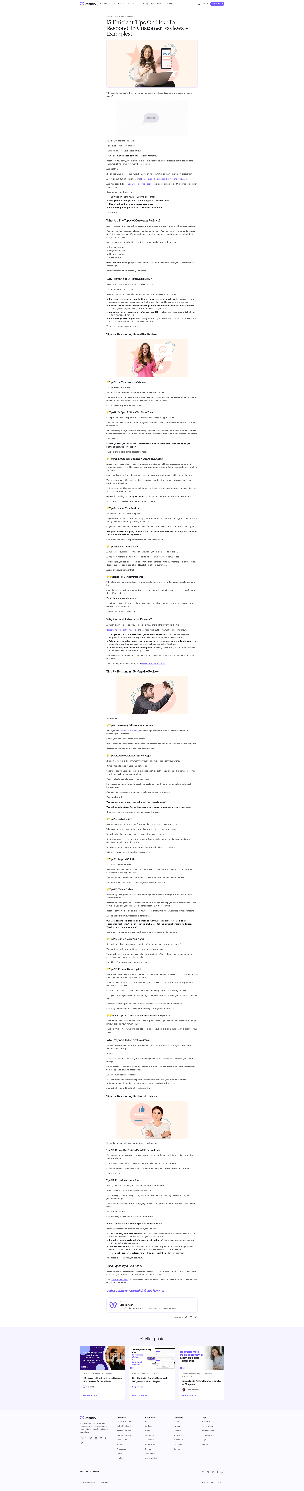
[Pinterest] (82, 1442)
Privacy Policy (208, 1421)
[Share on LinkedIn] (191, 1317)
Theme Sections (124, 1430)
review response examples (153, 663)
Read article (89, 1395)
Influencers (178, 1435)
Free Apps (121, 1449)
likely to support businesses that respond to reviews (163, 179)
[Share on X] (196, 1317)
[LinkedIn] (96, 1438)
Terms (212, 1482)
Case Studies (151, 1458)
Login (205, 4)
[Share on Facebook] (186, 1317)
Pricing (169, 4)
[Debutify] (88, 3)
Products (104, 4)
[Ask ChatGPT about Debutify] (203, 1472)
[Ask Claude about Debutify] (208, 1472)
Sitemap (205, 1444)
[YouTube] (101, 1438)
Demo (160, 4)
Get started (217, 4)
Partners (177, 1426)
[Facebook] (86, 1438)
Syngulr (120, 1444)
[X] (82, 1438)
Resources (132, 4)
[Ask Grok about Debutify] (222, 1472)
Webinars (149, 1435)
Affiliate (177, 1430)
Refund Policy (208, 1430)
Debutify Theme (124, 1426)
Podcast (149, 1426)
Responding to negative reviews (121, 630)
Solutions (118, 4)
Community (178, 1444)
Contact (177, 1449)
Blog (147, 1421)
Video (147, 1430)
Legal (204, 1440)
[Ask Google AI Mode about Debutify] (217, 1472)
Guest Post (178, 1440)
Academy (149, 1440)
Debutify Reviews (120, 1279)
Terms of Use (207, 1426)
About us (177, 1421)
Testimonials (151, 1453)
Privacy (205, 1482)
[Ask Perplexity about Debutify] (213, 1472)
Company (147, 4)
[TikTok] (105, 1438)
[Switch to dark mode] (199, 4)
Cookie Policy (208, 1435)
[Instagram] (91, 1438)
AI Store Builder (124, 1421)
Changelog (150, 1444)
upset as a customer (129, 730)
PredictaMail (122, 1440)
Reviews (148, 1449)
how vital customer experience (142, 184)
